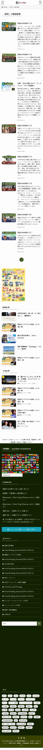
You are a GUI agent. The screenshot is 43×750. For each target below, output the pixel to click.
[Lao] (6, 464)
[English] (26, 457)
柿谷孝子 (23, 717)
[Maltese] (31, 464)
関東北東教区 (7, 731)
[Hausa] (26, 460)
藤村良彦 (5, 727)
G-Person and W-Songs (13, 587)
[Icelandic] (6, 462)
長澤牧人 (21, 727)
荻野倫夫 (30, 724)
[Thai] (8, 472)
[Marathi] (37, 464)
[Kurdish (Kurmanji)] (37, 462)
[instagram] (21, 738)
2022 (4, 696)
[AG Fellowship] (21, 2)
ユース (5, 703)
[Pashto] (14, 467)
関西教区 (16, 731)
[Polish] (20, 467)
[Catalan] (34, 455)
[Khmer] (31, 462)
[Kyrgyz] (3, 464)
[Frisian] (6, 460)
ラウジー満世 (13, 703)
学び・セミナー (9, 578)
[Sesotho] (6, 469)
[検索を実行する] (39, 623)
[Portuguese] (23, 467)
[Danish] (20, 457)
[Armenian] (14, 455)
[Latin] (8, 464)
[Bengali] (26, 455)
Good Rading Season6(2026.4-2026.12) (19, 550)
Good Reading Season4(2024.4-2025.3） (19, 568)
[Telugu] (6, 472)
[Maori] (34, 464)
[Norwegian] (11, 467)
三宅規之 (37, 703)
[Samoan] (34, 467)
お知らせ (7, 614)
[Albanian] (6, 455)
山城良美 (25, 710)
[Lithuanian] (14, 464)
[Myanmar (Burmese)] (6, 467)
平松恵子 (33, 710)
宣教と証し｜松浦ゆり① (11, 511)
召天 (35, 706)
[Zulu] (37, 472)
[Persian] (17, 467)
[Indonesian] (11, 462)
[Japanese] (20, 462)
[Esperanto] (29, 457)
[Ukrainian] (14, 472)
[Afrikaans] (3, 455)
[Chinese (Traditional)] (8, 457)
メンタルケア (30, 699)
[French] (3, 460)
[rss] (24, 738)
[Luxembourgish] (17, 464)
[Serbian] (3, 469)
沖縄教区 (37, 717)
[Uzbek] (20, 472)
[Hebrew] (31, 460)
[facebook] (19, 738)
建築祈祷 (13, 713)
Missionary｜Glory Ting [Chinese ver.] (17, 497)
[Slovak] (17, 469)
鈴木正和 (13, 727)
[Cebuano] (37, 455)
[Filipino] (34, 457)
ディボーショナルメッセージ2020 (16, 600)
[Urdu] (17, 472)
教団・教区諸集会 (10, 610)
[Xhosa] (29, 472)
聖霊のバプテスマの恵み (12, 555)
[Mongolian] (3, 467)
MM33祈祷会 (9, 545)
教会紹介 (31, 713)
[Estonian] (31, 457)
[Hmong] (37, 460)
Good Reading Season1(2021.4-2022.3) (18, 573)
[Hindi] (34, 460)
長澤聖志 (29, 727)
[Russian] (31, 467)
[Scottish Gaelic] (37, 467)
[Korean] (34, 462)
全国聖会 (13, 706)
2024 (16, 696)
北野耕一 (29, 706)
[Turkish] (11, 472)
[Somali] (23, 469)
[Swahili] (31, 469)
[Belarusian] (23, 455)
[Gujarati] (20, 460)
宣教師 (18, 710)
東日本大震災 (7, 717)
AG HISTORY (9, 564)
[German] (14, 460)
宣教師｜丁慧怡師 (9, 493)
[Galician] (8, 460)
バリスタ (13, 699)
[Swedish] (34, 469)
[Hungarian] (3, 462)
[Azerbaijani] (17, 455)
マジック (21, 699)
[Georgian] (11, 460)
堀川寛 (11, 710)
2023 (10, 696)
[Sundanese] (29, 469)
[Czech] (17, 457)
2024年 (22, 696)
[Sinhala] (14, 469)
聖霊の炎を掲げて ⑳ (10, 489)
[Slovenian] (20, 469)
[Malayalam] (29, 464)
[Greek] (17, 460)
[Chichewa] (3, 457)
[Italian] (17, 462)
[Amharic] (8, 455)
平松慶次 (5, 713)
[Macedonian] (20, 464)
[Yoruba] (34, 472)
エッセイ (5, 699)
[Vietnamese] (23, 472)
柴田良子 (16, 717)
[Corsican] (11, 457)
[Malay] (26, 464)
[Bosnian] (29, 455)
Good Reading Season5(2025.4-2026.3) (19, 559)
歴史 (30, 717)
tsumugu (36, 696)
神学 (16, 720)
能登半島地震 (21, 724)
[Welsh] (26, 472)
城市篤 (5, 710)
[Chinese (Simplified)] (6, 457)
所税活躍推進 (22, 713)
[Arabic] (11, 455)
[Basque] (20, 455)
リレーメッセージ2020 (12, 605)
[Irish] (14, 462)
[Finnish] (37, 457)
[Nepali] (8, 467)
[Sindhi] (11, 469)
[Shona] (8, 469)
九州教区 (5, 706)
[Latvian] (11, 464)
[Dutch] (23, 457)
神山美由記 (23, 720)
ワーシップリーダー (26, 703)
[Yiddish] (31, 472)
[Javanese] (23, 462)
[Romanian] (29, 467)
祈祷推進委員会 (7, 720)
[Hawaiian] (29, 460)
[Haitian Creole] (23, 460)
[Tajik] (37, 469)
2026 (29, 696)
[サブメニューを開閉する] (38, 550)
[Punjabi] (26, 467)
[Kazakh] (29, 462)
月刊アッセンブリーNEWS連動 (15, 582)
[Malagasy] (23, 464)
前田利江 (21, 706)
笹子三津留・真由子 (9, 724)
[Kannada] (26, 462)
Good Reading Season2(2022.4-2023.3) (19, 596)
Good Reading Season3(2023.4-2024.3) (19, 591)
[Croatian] (14, 457)
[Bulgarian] (31, 455)
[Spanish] (26, 469)
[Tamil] (3, 472)
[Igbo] (8, 462)
